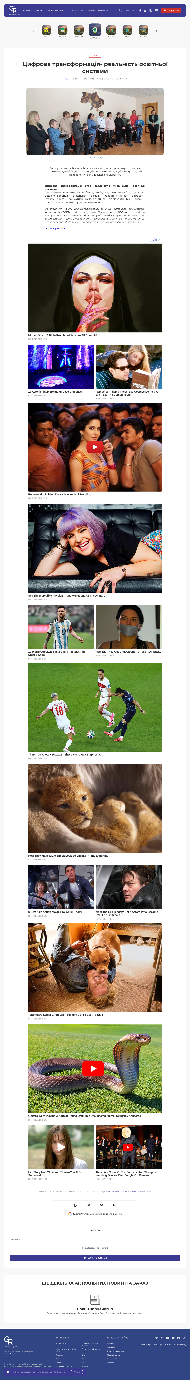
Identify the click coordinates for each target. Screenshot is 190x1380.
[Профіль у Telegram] (139, 10)
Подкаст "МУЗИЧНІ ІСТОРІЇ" (90, 1344)
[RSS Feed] (184, 1338)
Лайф (95, 56)
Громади (73, 10)
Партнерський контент (92, 1349)
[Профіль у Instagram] (145, 10)
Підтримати (173, 10)
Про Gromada (88, 10)
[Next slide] (156, 31)
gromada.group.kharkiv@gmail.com (19, 1354)
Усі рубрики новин (56, 1192)
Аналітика (86, 1367)
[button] (75, 1205)
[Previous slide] (33, 31)
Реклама (60, 1355)
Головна (42, 1192)
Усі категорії (61, 1343)
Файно (77, 1372)
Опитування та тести (116, 1351)
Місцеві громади (114, 1355)
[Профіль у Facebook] (151, 10)
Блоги (84, 1355)
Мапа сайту (145, 1345)
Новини (27, 10)
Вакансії (167, 1345)
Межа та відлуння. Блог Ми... (66, 1350)
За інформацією (56, 228)
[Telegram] (88, 1205)
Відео (84, 1363)
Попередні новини (64, 1367)
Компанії (111, 1347)
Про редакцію (113, 1359)
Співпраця (157, 1345)
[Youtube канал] (156, 10)
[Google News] (179, 1338)
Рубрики (39, 10)
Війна (84, 1359)
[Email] (115, 1205)
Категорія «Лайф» (74, 1192)
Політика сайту (179, 1345)
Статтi (58, 1363)
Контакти (103, 10)
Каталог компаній (56, 10)
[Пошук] (120, 10)
